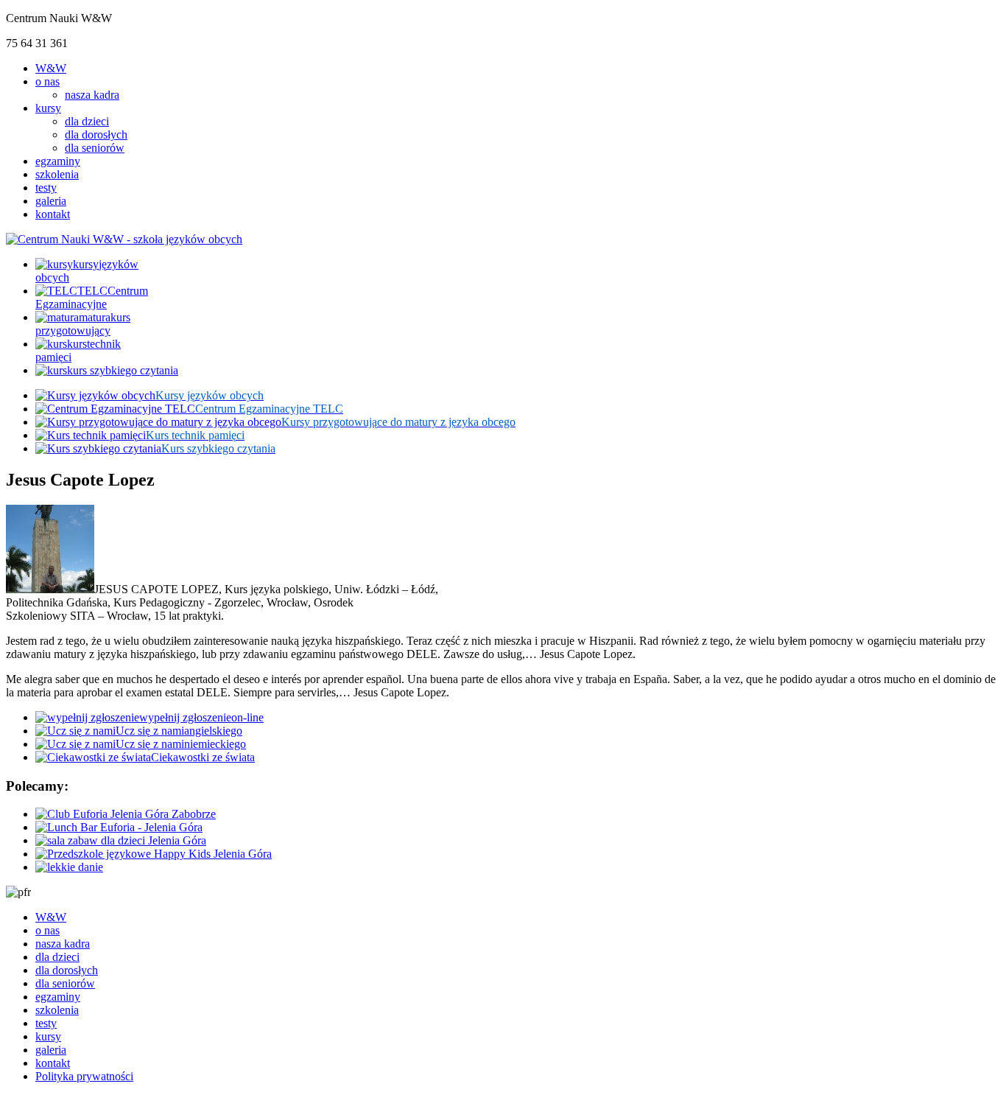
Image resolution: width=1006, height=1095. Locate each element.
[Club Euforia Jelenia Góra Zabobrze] (125, 814)
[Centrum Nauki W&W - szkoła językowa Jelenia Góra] (124, 239)
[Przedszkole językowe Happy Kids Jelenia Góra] (153, 853)
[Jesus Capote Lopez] (50, 589)
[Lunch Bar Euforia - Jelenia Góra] (119, 827)
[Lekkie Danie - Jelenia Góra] (69, 867)
